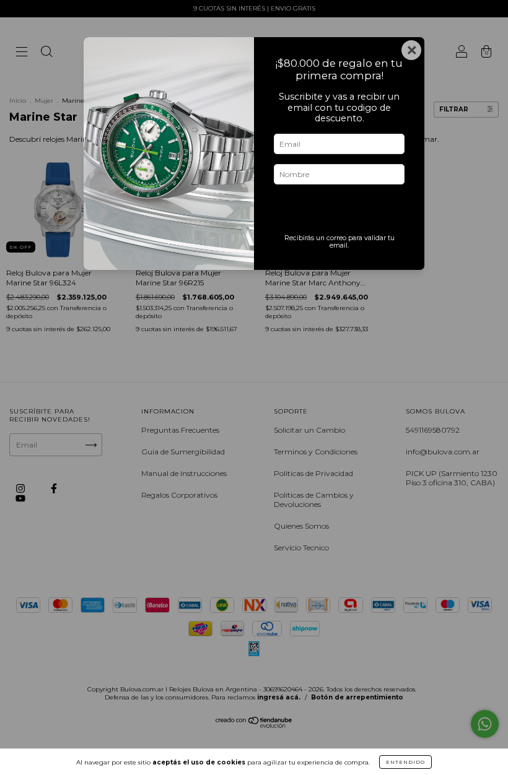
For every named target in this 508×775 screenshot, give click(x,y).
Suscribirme (339, 211)
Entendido (405, 762)
